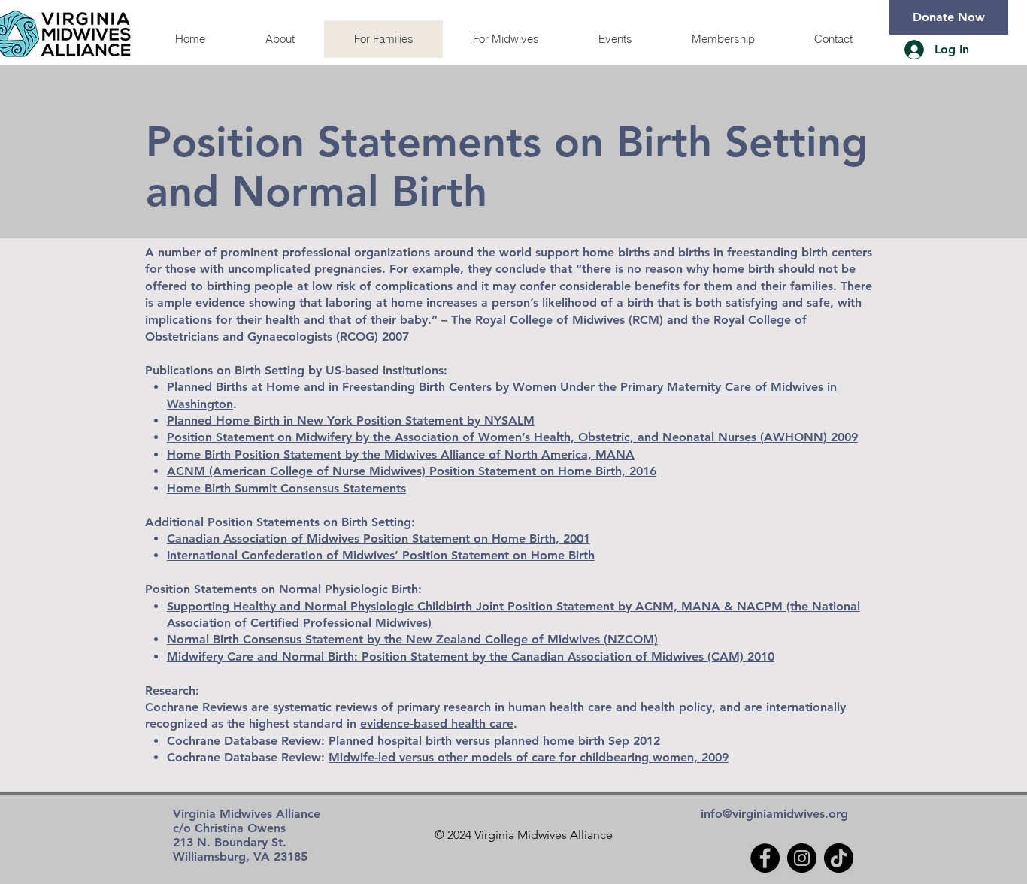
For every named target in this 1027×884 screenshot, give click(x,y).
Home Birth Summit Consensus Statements (286, 488)
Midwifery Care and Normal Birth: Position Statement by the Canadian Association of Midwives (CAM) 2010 (470, 656)
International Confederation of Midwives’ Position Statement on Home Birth (381, 555)
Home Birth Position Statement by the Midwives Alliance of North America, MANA (401, 454)
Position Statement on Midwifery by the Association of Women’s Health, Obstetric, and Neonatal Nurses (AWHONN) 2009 (512, 437)
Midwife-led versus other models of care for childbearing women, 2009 (529, 757)
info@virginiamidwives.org (774, 814)
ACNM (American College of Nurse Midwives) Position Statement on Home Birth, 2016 (411, 471)
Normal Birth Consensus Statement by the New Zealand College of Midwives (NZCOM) (412, 639)
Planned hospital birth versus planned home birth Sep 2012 (494, 741)
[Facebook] (765, 858)
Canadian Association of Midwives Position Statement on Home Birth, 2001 (378, 538)
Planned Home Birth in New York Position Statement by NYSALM (351, 420)
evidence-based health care (437, 723)
